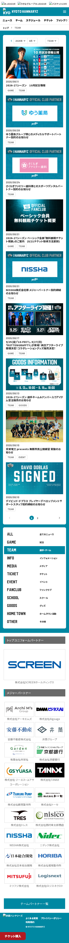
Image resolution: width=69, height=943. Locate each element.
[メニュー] (64, 11)
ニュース (7, 20)
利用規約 (30, 922)
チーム (19, 20)
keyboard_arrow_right (59, 518)
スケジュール (33, 20)
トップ (6, 27)
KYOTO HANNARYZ (25, 11)
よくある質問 (32, 918)
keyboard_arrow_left (11, 41)
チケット (48, 20)
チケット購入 (13, 936)
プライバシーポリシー (51, 918)
